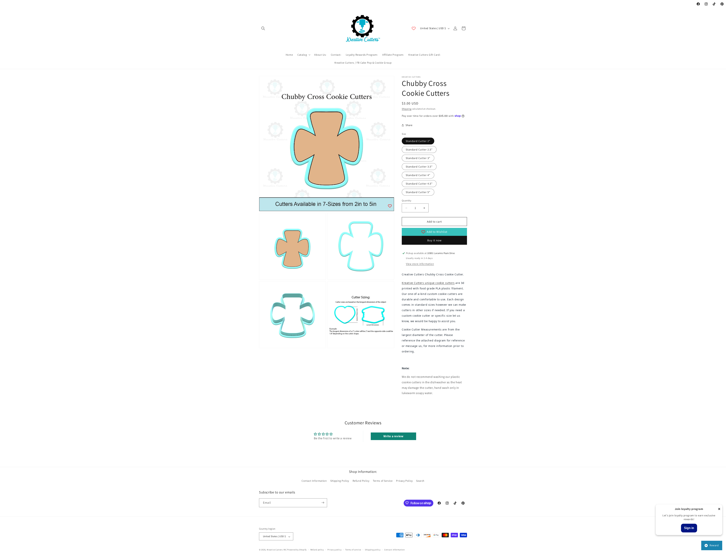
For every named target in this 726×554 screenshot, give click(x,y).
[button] (263, 28)
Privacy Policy (404, 481)
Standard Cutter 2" (418, 141)
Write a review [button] (393, 436)
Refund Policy (361, 481)
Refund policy (317, 549)
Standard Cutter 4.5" (419, 183)
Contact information (394, 549)
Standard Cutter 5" (418, 192)
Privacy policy (334, 549)
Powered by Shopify (297, 550)
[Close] (719, 509)
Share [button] (409, 125)
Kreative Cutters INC (277, 550)
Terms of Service (383, 481)
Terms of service (353, 549)
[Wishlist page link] (414, 28)
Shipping (406, 108)
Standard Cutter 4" (418, 175)
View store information (420, 264)
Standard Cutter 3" (418, 158)
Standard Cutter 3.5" (419, 166)
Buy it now (434, 240)
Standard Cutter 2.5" (419, 149)
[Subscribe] (323, 502)
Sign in (689, 528)
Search (420, 481)
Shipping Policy (339, 481)
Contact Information (314, 481)
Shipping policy (373, 549)
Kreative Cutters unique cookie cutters (428, 283)
